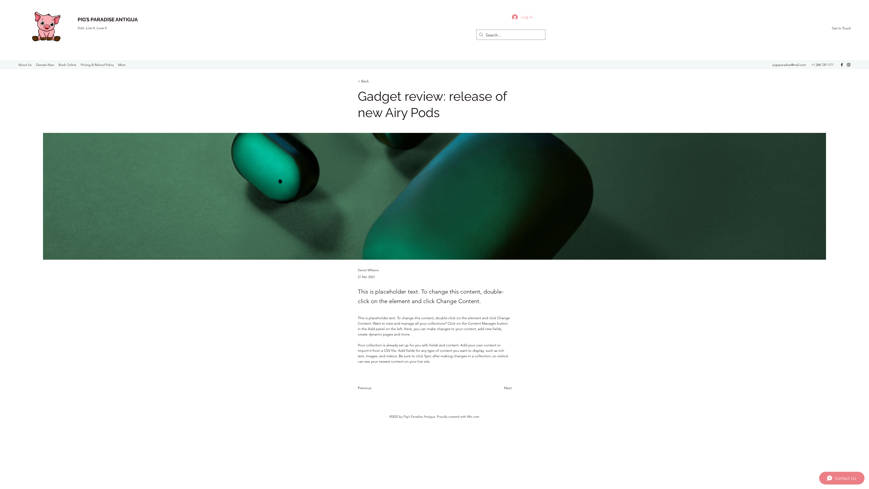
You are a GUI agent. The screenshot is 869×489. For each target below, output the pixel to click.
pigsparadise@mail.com (789, 65)
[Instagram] (848, 64)
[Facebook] (842, 64)
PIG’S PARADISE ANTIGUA (108, 19)
